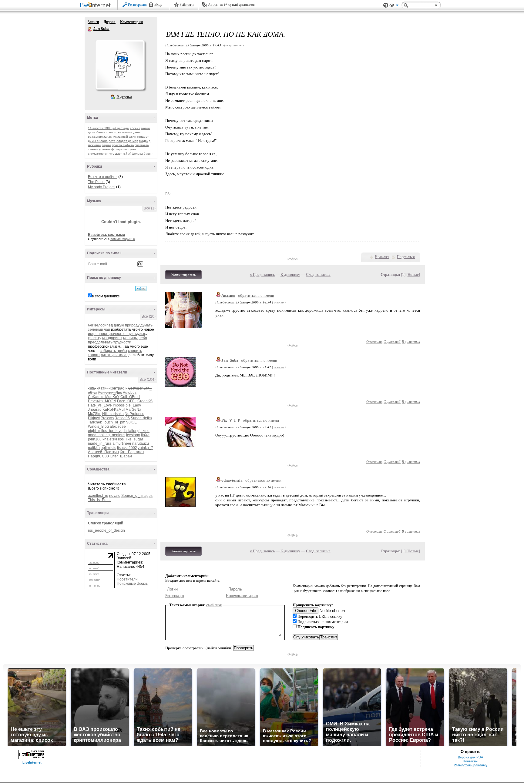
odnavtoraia (232, 480)
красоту (94, 338)
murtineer (123, 443)
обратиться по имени (256, 295)
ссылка (279, 302)
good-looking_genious (106, 435)
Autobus (129, 392)
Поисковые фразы (133, 583)
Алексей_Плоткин (103, 452)
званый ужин (126, 136)
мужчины (94, 145)
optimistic (108, 448)
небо (143, 338)
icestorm (133, 435)
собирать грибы (113, 351)
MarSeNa (133, 409)
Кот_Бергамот (132, 452)
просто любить (123, 145)
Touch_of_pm (114, 422)
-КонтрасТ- (118, 388)
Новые (413, 274)
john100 (95, 439)
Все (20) (149, 316)
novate (114, 496)
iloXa (145, 435)
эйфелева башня (140, 153)
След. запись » (318, 274)
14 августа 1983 (100, 128)
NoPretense (134, 414)
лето (112, 140)
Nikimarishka (113, 414)
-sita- (92, 388)
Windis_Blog (98, 426)
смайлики (214, 605)
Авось (212, 4)
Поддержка (385, 5)
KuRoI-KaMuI (113, 409)
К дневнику (290, 274)
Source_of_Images (137, 496)
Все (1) (150, 208)
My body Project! (101, 187)
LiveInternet (96, 5)
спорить (135, 351)
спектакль (142, 145)
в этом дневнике (106, 296)
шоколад (121, 355)
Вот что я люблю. (102, 177)
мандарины (112, 338)
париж (106, 145)
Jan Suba (90, 29)
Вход (158, 4)
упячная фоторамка (113, 149)
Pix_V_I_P (230, 420)
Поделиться (406, 257)
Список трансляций (105, 523)
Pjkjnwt (94, 418)
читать (107, 355)
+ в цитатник (233, 45)
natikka (94, 448)
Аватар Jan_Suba (120, 65)
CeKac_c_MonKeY (103, 397)
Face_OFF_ (126, 401)
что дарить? (118, 153)
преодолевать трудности (109, 342)
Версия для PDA (470, 757)
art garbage (121, 128)
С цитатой (392, 341)
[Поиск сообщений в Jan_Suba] (140, 288)
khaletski (109, 439)
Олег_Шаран (121, 456)
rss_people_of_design (106, 530)
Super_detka (141, 418)
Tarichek (95, 422)
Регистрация (137, 4)
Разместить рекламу (470, 765)
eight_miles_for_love (105, 431)
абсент (135, 128)
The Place (96, 182)
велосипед (103, 325)
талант (94, 355)
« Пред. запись (262, 274)
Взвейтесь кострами (106, 235)
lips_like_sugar (130, 439)
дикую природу (126, 325)
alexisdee (118, 426)
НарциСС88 (98, 456)
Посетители (127, 579)
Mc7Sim (94, 414)
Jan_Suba (229, 360)
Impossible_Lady (127, 405)
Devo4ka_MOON (102, 401)
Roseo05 (122, 418)
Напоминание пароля (242, 596)
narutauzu (140, 443)
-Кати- (102, 388)
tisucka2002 (127, 448)
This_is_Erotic (99, 500)
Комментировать (183, 274)
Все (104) (147, 379)
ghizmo (143, 431)
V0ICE (131, 422)
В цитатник (411, 341)
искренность (98, 334)
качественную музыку (128, 334)
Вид (393, 6)
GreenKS (145, 401)
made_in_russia (101, 443)
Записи (93, 22)
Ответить (374, 341)
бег (90, 325)
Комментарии (131, 22)
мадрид (144, 140)
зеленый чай (99, 329)
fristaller (129, 431)
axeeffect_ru (98, 496)
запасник (109, 136)
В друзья (124, 97)
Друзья (110, 22)
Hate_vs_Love (100, 405)
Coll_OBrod (130, 397)
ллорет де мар (127, 140)
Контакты (470, 761)
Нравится (382, 257)
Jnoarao (95, 409)
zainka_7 (145, 448)
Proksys (107, 418)
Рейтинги (186, 4)
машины (130, 338)
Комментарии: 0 (122, 239)
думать (146, 325)
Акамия (228, 295)
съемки (93, 149)
